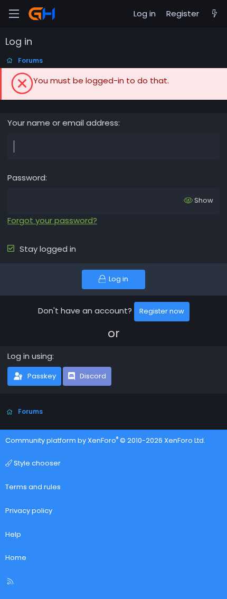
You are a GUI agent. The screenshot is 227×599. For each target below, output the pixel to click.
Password (26, 177)
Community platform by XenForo (105, 440)
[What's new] (214, 13)
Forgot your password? (52, 220)
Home (15, 558)
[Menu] (13, 14)
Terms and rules (33, 487)
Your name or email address (62, 122)
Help (13, 534)
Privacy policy (28, 511)
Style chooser (36, 463)
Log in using (29, 356)
